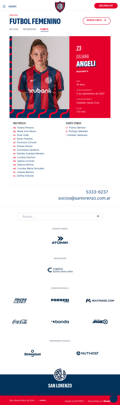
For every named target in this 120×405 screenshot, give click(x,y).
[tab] (15, 29)
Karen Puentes (23, 138)
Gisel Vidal (21, 135)
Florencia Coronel (24, 142)
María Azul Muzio (24, 131)
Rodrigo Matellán (77, 131)
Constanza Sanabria (26, 149)
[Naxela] (106, 400)
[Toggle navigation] (4, 6)
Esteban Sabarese (76, 135)
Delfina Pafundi (23, 175)
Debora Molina (23, 164)
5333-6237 (97, 191)
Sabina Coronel (23, 161)
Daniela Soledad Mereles (28, 153)
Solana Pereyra (23, 127)
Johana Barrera (23, 172)
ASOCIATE (12, 6)
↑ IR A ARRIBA (42, 400)
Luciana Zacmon (24, 157)
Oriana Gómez (23, 146)
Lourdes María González (28, 168)
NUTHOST (79, 401)
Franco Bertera (76, 127)
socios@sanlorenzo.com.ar (84, 198)
